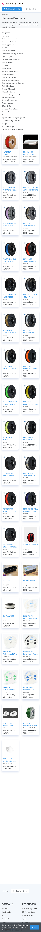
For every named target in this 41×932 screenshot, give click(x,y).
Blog (3, 915)
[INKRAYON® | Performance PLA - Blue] (30, 677)
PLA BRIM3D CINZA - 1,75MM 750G (30, 296)
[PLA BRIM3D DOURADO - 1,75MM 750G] (10, 320)
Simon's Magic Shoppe (30, 156)
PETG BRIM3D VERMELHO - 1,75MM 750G (10, 510)
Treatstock (12, 3)
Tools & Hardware (8, 86)
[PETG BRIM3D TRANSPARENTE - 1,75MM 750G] (30, 463)
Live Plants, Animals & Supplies (12, 130)
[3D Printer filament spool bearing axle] (10, 749)
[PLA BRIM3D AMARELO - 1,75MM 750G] (30, 392)
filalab (4, 620)
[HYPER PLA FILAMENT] (10, 142)
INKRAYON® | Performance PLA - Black (29, 653)
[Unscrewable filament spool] (10, 713)
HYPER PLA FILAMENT (7, 153)
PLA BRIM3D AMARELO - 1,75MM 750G (30, 403)
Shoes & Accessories (9, 112)
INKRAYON (26, 620)
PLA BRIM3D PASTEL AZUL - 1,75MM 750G (30, 189)
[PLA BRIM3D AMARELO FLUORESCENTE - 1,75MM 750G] (10, 427)
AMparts (5, 728)
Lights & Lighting (7, 57)
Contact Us (5, 919)
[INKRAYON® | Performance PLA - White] (10, 642)
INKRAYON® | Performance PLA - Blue (29, 689)
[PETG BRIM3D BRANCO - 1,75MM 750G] (30, 427)
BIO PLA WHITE (8, 616)
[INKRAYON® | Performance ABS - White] (30, 606)
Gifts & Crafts (6, 106)
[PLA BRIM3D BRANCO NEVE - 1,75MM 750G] (30, 320)
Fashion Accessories (9, 51)
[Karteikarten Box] (30, 570)
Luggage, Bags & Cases (10, 109)
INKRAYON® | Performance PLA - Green (9, 689)
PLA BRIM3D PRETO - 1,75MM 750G (10, 296)
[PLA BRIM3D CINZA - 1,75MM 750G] (30, 285)
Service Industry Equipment (11, 121)
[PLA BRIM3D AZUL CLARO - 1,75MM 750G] (10, 249)
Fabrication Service (8, 92)
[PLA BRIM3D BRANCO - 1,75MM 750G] (10, 356)
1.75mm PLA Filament (30, 545)
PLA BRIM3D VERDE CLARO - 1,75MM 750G (10, 403)
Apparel (4, 48)
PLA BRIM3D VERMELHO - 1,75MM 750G (30, 260)
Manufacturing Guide (29, 909)
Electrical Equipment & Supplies (13, 83)
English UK (21, 891)
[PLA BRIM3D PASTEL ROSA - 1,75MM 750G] (10, 213)
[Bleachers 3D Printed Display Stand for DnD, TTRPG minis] (30, 142)
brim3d (5, 192)
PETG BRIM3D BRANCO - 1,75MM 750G (29, 439)
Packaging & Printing (9, 77)
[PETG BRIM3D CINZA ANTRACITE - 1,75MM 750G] (10, 534)
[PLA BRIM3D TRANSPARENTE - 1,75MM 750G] (30, 213)
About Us (5, 909)
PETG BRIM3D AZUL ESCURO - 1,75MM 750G (30, 510)
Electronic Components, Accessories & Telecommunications (15, 96)
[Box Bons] (10, 570)
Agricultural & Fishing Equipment (13, 118)
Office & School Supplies (10, 80)
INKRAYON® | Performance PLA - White (9, 653)
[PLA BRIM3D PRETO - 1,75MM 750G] (10, 285)
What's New (26, 922)
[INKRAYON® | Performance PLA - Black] (30, 642)
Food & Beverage (8, 127)
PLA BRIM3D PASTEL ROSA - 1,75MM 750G (10, 224)
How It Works (6, 912)
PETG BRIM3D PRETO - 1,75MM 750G (8, 474)
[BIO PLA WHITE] (10, 606)
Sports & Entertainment (10, 100)
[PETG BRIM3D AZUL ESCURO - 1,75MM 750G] (30, 499)
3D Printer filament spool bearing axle (9, 760)
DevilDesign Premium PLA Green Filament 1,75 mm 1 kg (30, 724)
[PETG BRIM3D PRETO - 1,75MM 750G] (10, 463)
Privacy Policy (9, 929)
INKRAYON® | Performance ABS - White (30, 617)
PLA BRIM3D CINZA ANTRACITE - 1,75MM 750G (10, 189)
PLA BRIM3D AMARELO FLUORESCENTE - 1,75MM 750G (9, 439)
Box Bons (6, 580)
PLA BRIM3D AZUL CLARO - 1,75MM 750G (9, 260)
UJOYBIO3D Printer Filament (10, 156)
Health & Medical (8, 74)
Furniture (5, 65)
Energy (4, 124)
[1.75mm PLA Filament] (30, 534)
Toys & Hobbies (7, 103)
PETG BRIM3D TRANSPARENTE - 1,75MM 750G (29, 474)
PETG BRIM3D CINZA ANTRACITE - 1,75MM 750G (10, 546)
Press (4, 922)
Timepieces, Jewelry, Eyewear (12, 54)
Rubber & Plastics (8, 115)
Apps (24, 919)
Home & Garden (7, 62)
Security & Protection (9, 89)
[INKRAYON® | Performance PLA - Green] (10, 677)
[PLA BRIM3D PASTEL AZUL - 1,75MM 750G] (30, 178)
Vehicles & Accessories (10, 39)
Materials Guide (27, 915)
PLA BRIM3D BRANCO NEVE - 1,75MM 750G (29, 332)
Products (5, 15)
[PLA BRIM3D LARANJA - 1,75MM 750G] (30, 356)
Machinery (5, 36)
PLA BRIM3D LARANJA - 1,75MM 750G (30, 367)
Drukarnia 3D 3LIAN (29, 728)
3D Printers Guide (28, 912)
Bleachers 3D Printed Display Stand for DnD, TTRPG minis (28, 153)
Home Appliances (8, 45)
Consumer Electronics (9, 42)
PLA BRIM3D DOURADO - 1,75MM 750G (10, 332)
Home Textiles (7, 68)
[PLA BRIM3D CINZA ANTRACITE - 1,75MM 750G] (10, 178)
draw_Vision (6, 585)
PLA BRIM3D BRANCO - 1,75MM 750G (9, 367)
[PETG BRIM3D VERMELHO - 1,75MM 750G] (10, 499)
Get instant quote (13, 9)
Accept (35, 927)
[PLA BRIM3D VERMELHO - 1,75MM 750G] (30, 249)
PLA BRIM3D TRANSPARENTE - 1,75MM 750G (29, 224)
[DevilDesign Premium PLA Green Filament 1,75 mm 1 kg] (30, 713)
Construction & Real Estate (11, 60)
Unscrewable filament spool (8, 724)
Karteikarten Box (29, 580)
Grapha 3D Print (8, 763)
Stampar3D (26, 549)
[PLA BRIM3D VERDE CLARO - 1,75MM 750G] (10, 392)
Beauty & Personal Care (10, 71)
